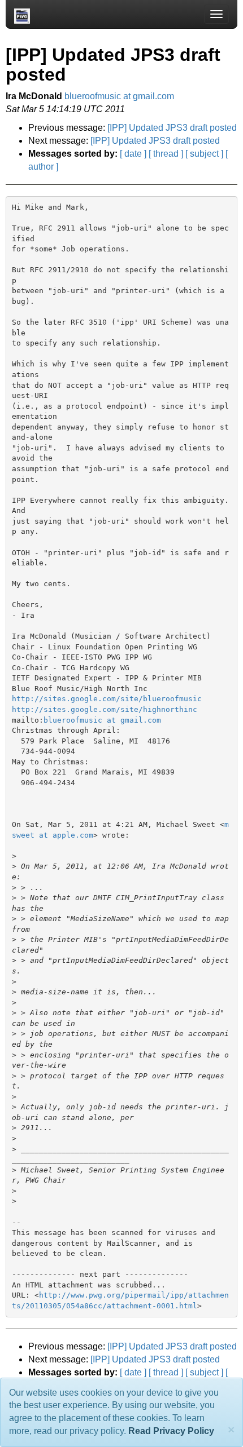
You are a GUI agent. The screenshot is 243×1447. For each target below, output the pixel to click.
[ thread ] (166, 153)
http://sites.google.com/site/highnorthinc (104, 709)
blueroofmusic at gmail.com (119, 96)
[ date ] (133, 153)
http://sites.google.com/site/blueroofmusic (107, 698)
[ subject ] (204, 153)
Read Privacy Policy (171, 1431)
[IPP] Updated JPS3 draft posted (172, 127)
